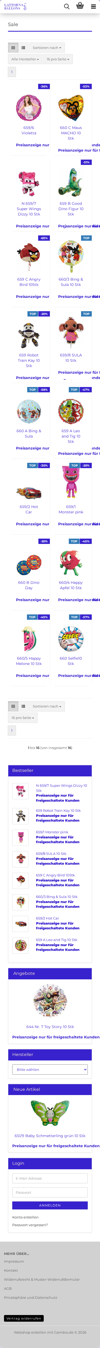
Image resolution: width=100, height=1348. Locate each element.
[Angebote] (85, 974)
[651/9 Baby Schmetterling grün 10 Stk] (50, 1113)
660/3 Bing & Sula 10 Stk (71, 282)
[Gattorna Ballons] (13, 6)
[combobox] (47, 48)
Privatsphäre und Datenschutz (30, 1297)
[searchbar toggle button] (66, 6)
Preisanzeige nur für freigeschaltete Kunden (56, 1037)
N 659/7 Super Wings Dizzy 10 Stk (29, 209)
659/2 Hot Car (29, 509)
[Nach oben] (85, 1340)
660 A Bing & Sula (29, 433)
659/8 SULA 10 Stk (71, 358)
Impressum (14, 1261)
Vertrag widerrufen (23, 1318)
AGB (8, 1288)
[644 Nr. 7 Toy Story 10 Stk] (50, 1000)
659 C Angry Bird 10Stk (29, 282)
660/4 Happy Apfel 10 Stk (71, 585)
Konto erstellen (25, 1217)
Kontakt (11, 1270)
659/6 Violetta (29, 130)
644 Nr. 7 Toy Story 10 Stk (50, 1026)
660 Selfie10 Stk (71, 661)
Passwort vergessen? (30, 1225)
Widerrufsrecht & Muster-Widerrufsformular (42, 1279)
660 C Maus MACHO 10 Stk (71, 133)
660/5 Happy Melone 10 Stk (29, 661)
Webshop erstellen (30, 1332)
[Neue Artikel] (85, 1090)
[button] (13, 48)
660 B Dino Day (28, 585)
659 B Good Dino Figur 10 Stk (70, 209)
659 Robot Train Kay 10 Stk (29, 360)
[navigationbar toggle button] (93, 6)
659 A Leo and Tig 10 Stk (71, 436)
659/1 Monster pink (71, 509)
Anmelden (50, 1205)
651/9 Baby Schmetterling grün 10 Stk (50, 1135)
